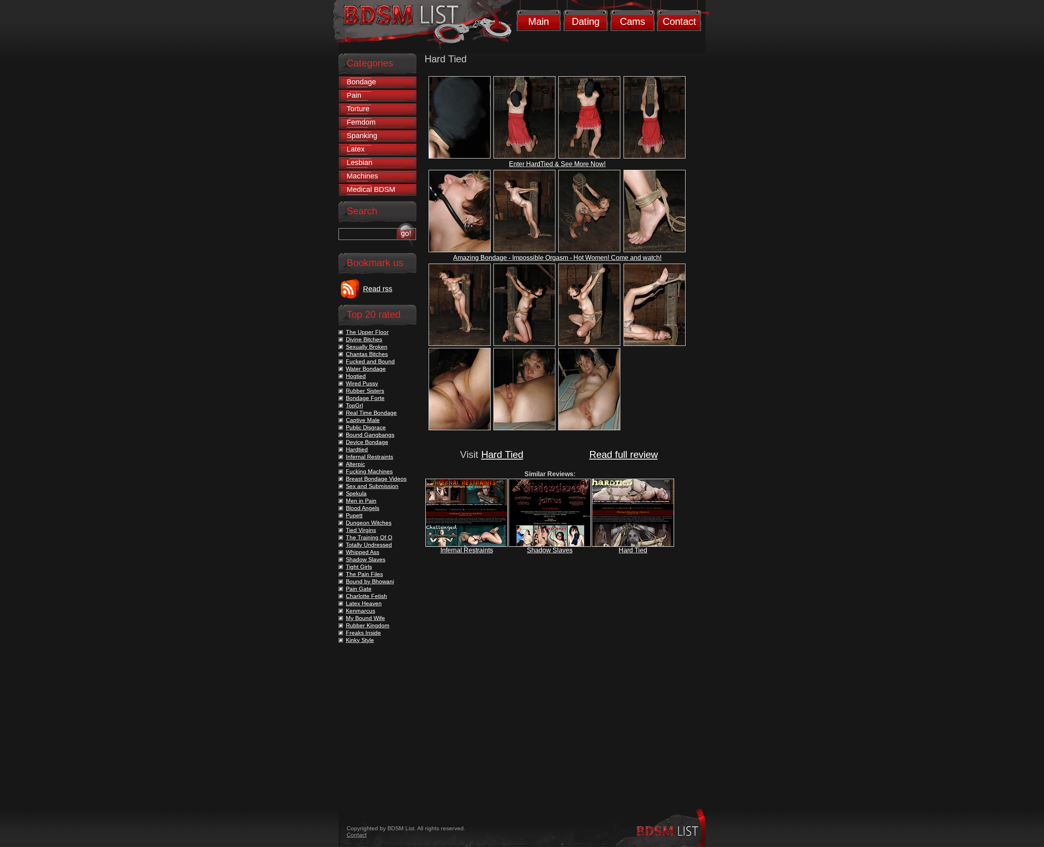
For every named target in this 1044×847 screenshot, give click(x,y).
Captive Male (363, 420)
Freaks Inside (363, 632)
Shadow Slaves (550, 550)
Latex (356, 149)
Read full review (623, 454)
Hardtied (357, 449)
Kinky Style (360, 640)
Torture (358, 109)
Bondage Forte (365, 398)
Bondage (361, 82)
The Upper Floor (367, 332)
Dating (585, 21)
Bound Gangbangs (370, 434)
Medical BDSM (371, 189)
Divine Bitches (364, 339)
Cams (632, 21)
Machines (362, 176)
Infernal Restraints (466, 550)
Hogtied (356, 376)
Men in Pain (361, 500)
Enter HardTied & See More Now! (557, 164)
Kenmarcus (360, 610)
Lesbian (359, 162)
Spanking (362, 136)
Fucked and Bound (370, 361)
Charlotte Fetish (366, 596)
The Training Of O (369, 537)
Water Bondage (366, 368)
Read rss (377, 289)
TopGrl (354, 405)
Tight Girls (359, 566)
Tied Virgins (361, 530)
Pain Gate (359, 588)
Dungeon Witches (369, 522)
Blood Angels (362, 508)
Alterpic (355, 464)
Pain (354, 95)
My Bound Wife (365, 618)
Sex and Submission (372, 486)
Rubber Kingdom (367, 625)
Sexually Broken (366, 346)
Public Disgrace (366, 427)
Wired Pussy (362, 383)
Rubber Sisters (365, 390)
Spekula (356, 493)
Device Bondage (367, 442)
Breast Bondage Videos (376, 478)
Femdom (361, 122)
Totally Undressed (369, 544)
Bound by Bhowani (370, 581)
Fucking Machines (369, 471)
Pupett (354, 515)
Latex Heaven (364, 603)
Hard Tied (502, 454)
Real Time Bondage (371, 412)
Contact (679, 21)
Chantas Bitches (367, 354)
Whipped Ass (362, 552)
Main (538, 21)
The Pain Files (364, 574)
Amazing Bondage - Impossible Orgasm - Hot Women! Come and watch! (557, 257)
